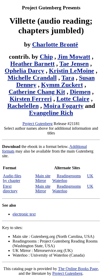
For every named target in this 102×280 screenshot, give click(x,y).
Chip (46, 56)
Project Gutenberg (37, 123)
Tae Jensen (74, 63)
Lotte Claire (72, 98)
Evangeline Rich (51, 112)
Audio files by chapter (12, 178)
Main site (42, 176)
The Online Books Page (78, 268)
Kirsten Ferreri (31, 98)
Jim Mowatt (74, 56)
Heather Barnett (32, 63)
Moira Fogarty (63, 105)
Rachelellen (23, 105)
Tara (67, 77)
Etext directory (10, 188)
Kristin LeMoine (71, 70)
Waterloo (59, 180)
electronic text (24, 214)
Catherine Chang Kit (37, 91)
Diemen (80, 91)
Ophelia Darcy (24, 70)
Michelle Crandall (32, 77)
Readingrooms (69, 176)
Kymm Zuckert (62, 84)
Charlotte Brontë (55, 44)
